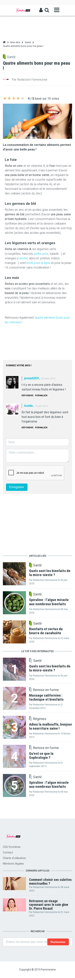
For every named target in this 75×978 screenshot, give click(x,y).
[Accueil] (23, 10)
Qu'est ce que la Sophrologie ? (41, 755)
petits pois (41, 253)
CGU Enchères (12, 847)
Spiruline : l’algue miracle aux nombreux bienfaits (49, 784)
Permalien (41, 395)
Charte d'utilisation (14, 858)
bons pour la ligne (38, 263)
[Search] (47, 10)
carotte (23, 258)
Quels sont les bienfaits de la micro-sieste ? (49, 668)
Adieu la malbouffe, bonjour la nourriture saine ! (50, 726)
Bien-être (15, 42)
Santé (28, 42)
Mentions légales (13, 863)
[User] (41, 10)
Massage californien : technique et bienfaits (46, 697)
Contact (8, 852)
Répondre (27, 395)
